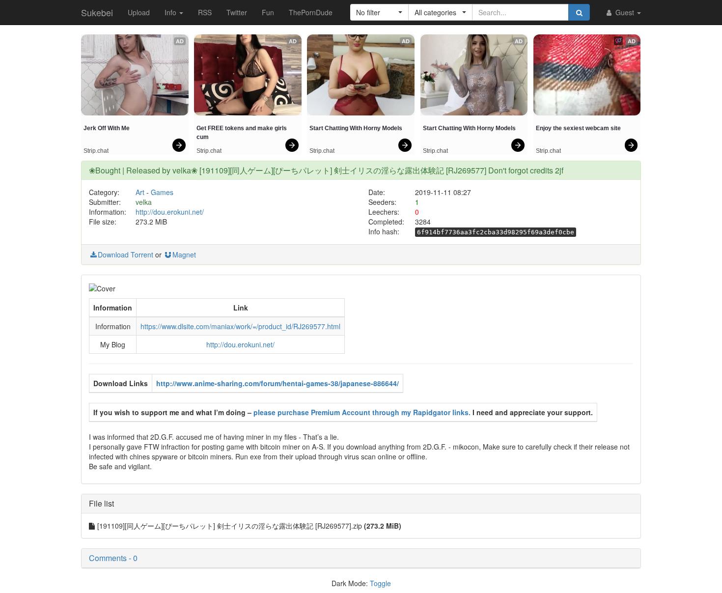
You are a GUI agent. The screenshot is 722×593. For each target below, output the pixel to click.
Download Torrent (125, 254)
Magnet (184, 254)
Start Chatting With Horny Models (355, 128)
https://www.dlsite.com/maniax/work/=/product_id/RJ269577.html (240, 326)
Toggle (380, 583)
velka (144, 202)
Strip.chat (96, 150)
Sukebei (97, 12)
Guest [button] (624, 12)
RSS (205, 12)
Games (162, 192)
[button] (379, 12)
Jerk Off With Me (106, 128)
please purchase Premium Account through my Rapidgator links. (362, 412)
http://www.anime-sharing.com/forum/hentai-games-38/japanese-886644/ (277, 383)
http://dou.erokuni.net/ (170, 212)
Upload (139, 12)
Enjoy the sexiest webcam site (578, 128)
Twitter (236, 12)
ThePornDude (311, 12)
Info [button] (171, 12)
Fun (268, 12)
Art (140, 192)
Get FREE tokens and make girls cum (242, 133)
